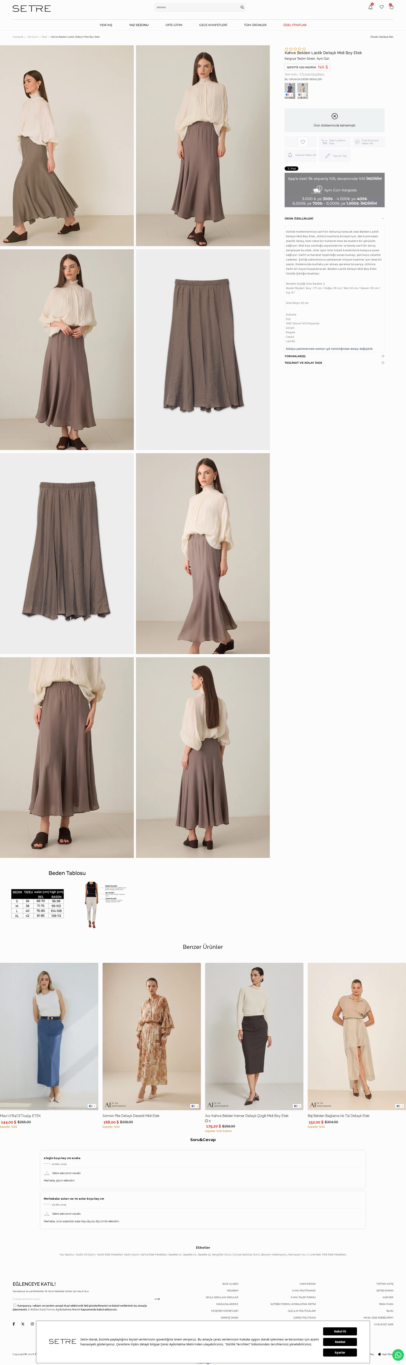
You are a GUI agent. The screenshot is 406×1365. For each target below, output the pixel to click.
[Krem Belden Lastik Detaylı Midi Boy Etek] (302, 91)
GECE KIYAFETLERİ (213, 25)
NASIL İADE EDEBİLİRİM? (378, 1317)
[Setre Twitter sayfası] (23, 1324)
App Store (387, 1354)
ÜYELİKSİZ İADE (383, 1324)
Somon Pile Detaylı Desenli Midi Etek (131, 1116)
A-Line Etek (314, 1254)
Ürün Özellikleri (299, 218)
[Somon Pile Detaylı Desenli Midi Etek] (152, 1036)
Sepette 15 (204, 1254)
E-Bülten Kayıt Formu (42, 1309)
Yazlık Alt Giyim (85, 1254)
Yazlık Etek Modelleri (110, 1254)
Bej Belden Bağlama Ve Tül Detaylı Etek (338, 1116)
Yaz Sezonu (66, 1254)
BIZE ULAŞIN (230, 1283)
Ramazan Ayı (296, 1254)
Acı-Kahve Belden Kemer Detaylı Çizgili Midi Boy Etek (246, 1116)
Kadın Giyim (131, 1254)
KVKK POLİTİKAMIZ (304, 1290)
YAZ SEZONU (139, 25)
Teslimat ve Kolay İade (303, 362)
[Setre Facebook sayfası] (14, 1324)
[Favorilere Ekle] (302, 142)
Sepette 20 (189, 1254)
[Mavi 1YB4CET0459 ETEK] (49, 1036)
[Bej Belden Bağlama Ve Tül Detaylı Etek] (357, 1036)
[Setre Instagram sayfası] (32, 1324)
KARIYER (388, 1297)
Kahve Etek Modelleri (154, 1254)
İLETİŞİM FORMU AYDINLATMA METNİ (293, 1304)
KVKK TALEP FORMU (303, 1297)
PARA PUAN (386, 1304)
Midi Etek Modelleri (334, 1254)
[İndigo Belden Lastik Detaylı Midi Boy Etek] (290, 91)
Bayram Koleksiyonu (274, 1254)
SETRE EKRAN (384, 1290)
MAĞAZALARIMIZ (227, 1304)
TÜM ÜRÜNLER (255, 25)
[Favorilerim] (382, 10)
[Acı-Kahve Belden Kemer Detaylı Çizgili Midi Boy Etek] (254, 1036)
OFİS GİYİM (174, 25)
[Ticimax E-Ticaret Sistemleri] (203, 1363)
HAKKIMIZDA (308, 1283)
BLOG (390, 1310)
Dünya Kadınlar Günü (246, 1254)
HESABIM (232, 1290)
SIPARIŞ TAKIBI (229, 1317)
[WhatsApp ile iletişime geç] (398, 1355)
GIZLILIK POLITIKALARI (302, 1310)
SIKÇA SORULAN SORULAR (222, 1297)
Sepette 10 (175, 1254)
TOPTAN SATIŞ (384, 1283)
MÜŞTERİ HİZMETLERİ (224, 1310)
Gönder (157, 1299)
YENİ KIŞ (106, 25)
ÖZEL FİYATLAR (294, 25)
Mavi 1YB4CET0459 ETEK (20, 1116)
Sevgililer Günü (221, 1254)
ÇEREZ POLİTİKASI (305, 1317)
